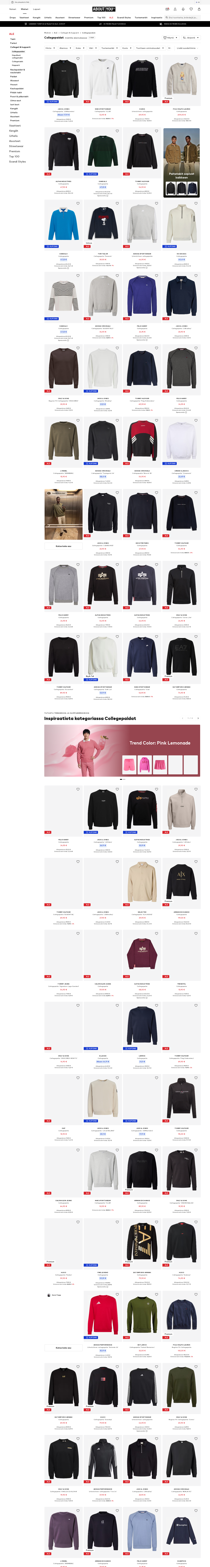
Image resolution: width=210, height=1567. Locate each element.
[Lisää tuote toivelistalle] (78, 58)
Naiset (12, 9)
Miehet (24, 9)
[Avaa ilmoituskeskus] (183, 9)
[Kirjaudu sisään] (175, 9)
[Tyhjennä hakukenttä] (198, 17)
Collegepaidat (88, 33)
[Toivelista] (191, 9)
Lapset (36, 9)
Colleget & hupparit (70, 33)
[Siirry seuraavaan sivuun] (198, 718)
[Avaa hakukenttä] (166, 17)
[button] (170, 37)
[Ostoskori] (199, 9)
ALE (55, 33)
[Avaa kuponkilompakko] (167, 9)
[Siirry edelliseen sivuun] (182, 718)
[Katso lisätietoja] (64, 123)
